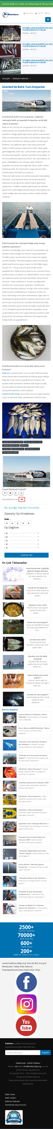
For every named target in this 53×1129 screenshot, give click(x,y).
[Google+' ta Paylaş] (16, 493)
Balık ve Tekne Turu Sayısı (26, 955)
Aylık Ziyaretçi (26, 939)
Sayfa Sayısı (26, 947)
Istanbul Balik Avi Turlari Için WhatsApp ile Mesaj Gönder (27, 3)
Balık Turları (10, 1094)
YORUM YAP (27, 555)
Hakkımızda (20, 1063)
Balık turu (6, 373)
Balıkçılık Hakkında (20, 78)
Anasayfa (6, 78)
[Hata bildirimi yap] (22, 499)
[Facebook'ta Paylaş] (5, 493)
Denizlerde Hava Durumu (15, 1105)
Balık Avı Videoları (12, 1101)
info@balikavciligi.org (32, 1066)
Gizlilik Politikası (33, 1063)
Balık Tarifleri (10, 1098)
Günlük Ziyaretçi (27, 931)
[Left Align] (6, 523)
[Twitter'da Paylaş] (10, 493)
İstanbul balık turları (11, 394)
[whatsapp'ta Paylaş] (21, 493)
